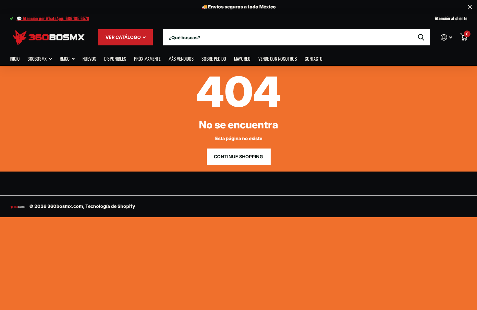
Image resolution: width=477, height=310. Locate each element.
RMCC (64, 58)
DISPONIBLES (115, 58)
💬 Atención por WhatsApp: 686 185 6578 (53, 18)
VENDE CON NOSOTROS (277, 58)
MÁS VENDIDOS (181, 58)
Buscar (421, 37)
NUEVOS (89, 58)
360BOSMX (37, 58)
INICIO (15, 58)
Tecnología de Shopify (110, 206)
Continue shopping (238, 156)
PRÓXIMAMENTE (147, 58)
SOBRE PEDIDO (214, 58)
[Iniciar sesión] (446, 37)
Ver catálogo (123, 37)
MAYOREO (242, 58)
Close (470, 7)
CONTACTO (314, 58)
